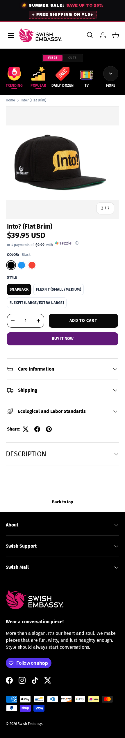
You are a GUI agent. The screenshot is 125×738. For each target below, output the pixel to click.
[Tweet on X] (25, 429)
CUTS (72, 58)
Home (10, 100)
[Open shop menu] (11, 35)
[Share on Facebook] (37, 429)
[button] (115, 35)
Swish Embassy (30, 724)
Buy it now (63, 338)
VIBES (53, 58)
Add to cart (83, 320)
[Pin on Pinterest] (49, 429)
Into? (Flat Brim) (33, 100)
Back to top (62, 502)
